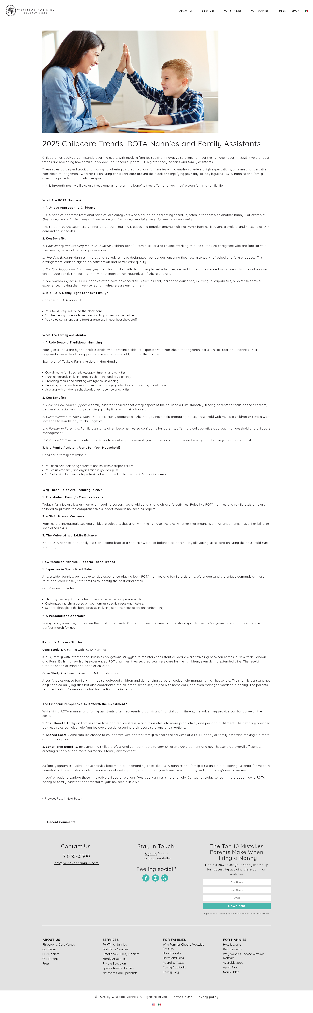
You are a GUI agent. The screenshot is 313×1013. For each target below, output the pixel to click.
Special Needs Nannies (118, 968)
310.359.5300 (76, 856)
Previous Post (54, 798)
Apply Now (230, 967)
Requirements (232, 949)
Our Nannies (50, 954)
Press (282, 10)
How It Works (172, 953)
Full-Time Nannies (115, 944)
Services (208, 10)
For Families (233, 10)
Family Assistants (114, 959)
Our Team (49, 949)
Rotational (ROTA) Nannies (121, 954)
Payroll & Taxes (173, 963)
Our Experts (50, 959)
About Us (186, 10)
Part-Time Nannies (115, 949)
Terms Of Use (182, 997)
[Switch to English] (153, 1004)
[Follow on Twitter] (164, 878)
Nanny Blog (231, 972)
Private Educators (115, 963)
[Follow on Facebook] (145, 878)
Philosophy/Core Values (58, 944)
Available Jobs (233, 963)
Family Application (175, 967)
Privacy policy (207, 997)
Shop (295, 10)
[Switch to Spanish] (306, 15)
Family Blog (171, 972)
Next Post (73, 798)
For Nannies (260, 10)
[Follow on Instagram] (155, 878)
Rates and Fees (173, 958)
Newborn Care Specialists (120, 973)
